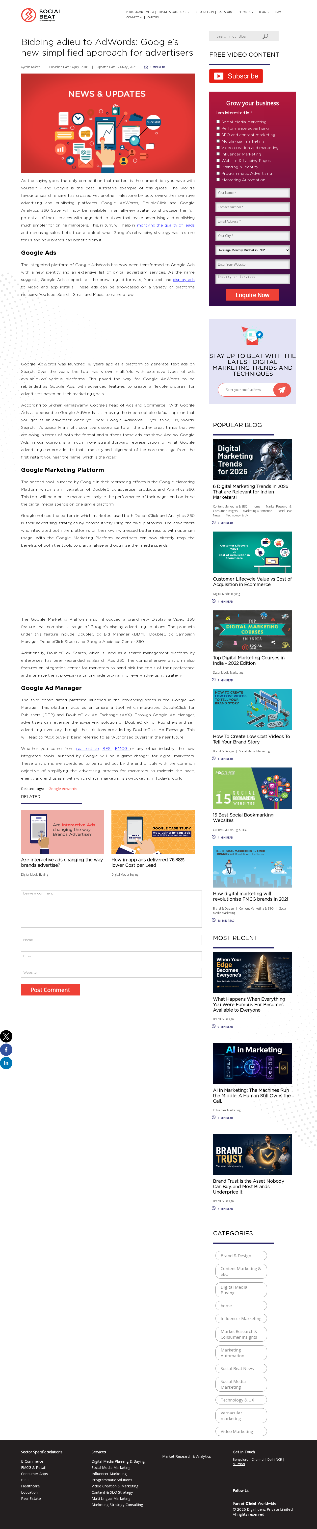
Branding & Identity (239, 167)
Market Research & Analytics (186, 1456)
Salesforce (226, 12)
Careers (152, 17)
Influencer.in (204, 12)
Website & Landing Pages (246, 161)
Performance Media (140, 12)
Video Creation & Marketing (115, 1485)
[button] (6, 1036)
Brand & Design (223, 751)
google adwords (63, 788)
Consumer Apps (34, 1473)
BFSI (107, 749)
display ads (184, 280)
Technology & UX (237, 515)
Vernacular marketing (231, 1415)
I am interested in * (233, 113)
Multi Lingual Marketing (111, 1498)
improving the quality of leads (165, 225)
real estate (87, 749)
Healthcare (30, 1485)
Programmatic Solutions (112, 1479)
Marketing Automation (243, 180)
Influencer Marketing (241, 154)
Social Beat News (237, 1368)
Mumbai (239, 1464)
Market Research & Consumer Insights (239, 1334)
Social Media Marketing (243, 122)
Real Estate (31, 1498)
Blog (262, 12)
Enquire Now (252, 295)
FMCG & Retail (33, 1467)
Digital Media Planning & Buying (118, 1461)
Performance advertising (245, 128)
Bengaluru (240, 1459)
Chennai (258, 1459)
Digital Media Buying (34, 874)
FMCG (122, 749)
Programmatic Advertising (246, 174)
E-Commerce (32, 1461)
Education (29, 1492)
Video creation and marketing (250, 148)
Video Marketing (237, 1431)
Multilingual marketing (242, 141)
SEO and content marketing (248, 135)
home (257, 506)
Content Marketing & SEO (230, 506)
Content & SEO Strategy (112, 1492)
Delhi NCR (274, 1459)
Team (278, 12)
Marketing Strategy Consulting (117, 1504)
